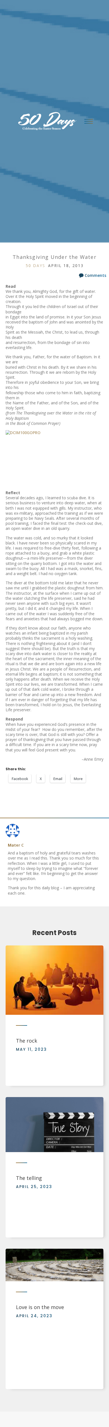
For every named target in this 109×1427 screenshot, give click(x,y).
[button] (88, 121)
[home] (45, 121)
